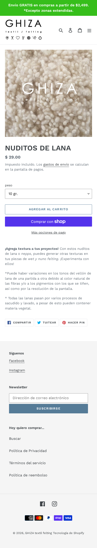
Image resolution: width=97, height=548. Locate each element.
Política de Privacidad (28, 451)
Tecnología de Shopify (68, 533)
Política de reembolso (28, 475)
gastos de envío (56, 164)
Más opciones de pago (48, 232)
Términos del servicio (27, 463)
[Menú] (89, 30)
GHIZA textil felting (38, 533)
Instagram (17, 370)
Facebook (17, 361)
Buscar (15, 438)
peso (8, 185)
